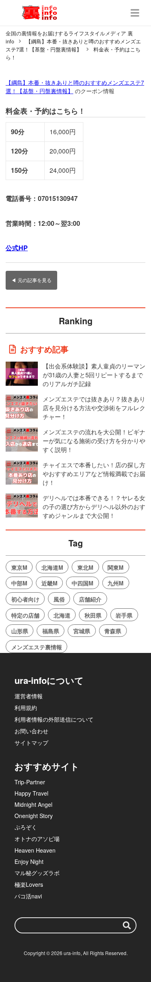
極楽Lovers (28, 884)
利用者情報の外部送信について (53, 719)
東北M (85, 567)
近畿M (49, 583)
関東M (116, 567)
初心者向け (25, 599)
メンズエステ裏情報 (36, 647)
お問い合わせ (31, 731)
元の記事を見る (35, 279)
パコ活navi (28, 896)
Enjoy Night (28, 861)
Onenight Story (33, 816)
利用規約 (25, 708)
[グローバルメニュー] (135, 13)
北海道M (52, 567)
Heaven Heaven (35, 850)
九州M (116, 583)
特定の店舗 (25, 615)
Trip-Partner (29, 782)
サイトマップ (31, 743)
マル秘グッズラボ (37, 873)
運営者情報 (28, 696)
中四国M (82, 583)
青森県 (112, 631)
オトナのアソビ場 (37, 839)
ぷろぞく (25, 827)
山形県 (19, 631)
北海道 (62, 615)
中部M (19, 583)
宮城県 (81, 631)
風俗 (59, 599)
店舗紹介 (90, 599)
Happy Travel (31, 793)
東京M (19, 567)
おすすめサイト (46, 766)
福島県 (50, 631)
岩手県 (124, 615)
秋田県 (93, 615)
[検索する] (127, 925)
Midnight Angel (33, 804)
